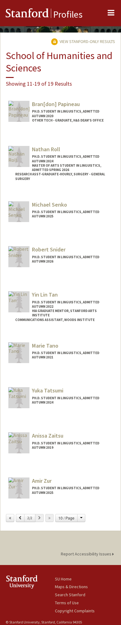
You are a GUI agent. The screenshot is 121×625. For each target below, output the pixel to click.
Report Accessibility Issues (86, 554)
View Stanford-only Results (87, 41)
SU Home (63, 579)
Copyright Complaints (75, 611)
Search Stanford (70, 594)
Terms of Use (67, 603)
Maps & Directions (71, 586)
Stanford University (30, 581)
